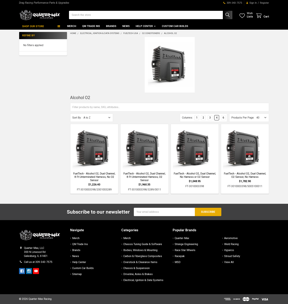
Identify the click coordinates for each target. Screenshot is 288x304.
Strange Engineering (186, 244)
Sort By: (76, 117)
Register (264, 2)
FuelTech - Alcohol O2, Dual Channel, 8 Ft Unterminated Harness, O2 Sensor (144, 177)
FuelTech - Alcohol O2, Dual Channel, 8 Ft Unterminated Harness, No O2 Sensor (94, 177)
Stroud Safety (232, 256)
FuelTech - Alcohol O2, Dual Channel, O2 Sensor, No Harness (245, 175)
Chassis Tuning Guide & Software (142, 244)
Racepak (180, 256)
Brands (111, 26)
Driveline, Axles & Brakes (138, 274)
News (126, 26)
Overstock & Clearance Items (140, 262)
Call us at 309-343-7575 (38, 262)
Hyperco (229, 250)
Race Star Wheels (185, 250)
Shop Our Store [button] (33, 26)
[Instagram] (29, 271)
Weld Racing (231, 244)
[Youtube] (36, 271)
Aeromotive (231, 238)
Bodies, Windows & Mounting (140, 250)
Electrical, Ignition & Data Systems (143, 280)
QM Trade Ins (91, 26)
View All (229, 262)
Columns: (187, 117)
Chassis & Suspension (136, 268)
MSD (177, 262)
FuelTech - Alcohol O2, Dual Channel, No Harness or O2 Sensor (195, 175)
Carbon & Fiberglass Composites (142, 256)
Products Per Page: (242, 117)
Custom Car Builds (175, 26)
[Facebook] (22, 271)
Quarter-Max (182, 238)
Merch (71, 26)
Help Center (144, 26)
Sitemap (77, 274)
